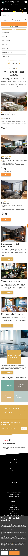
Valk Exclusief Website (14, 509)
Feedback (27, 226)
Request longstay (6, 40)
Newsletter (14, 488)
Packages (14, 464)
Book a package (5, 32)
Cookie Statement (14, 543)
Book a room (4, 36)
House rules (14, 511)
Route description (14, 507)
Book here (5, 174)
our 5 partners (10, 534)
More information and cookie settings (9, 549)
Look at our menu (6, 56)
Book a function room (7, 52)
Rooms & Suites (14, 462)
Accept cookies (14, 553)
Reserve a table (5, 48)
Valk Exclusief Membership (14, 490)
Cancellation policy (14, 486)
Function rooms (14, 469)
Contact (14, 505)
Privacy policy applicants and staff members (14, 515)
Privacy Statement (14, 513)
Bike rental (14, 471)
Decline (5, 553)
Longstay (14, 473)
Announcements (14, 477)
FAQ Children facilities (14, 496)
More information (7, 259)
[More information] (14, 234)
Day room (14, 475)
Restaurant (14, 466)
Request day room (6, 44)
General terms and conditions (14, 492)
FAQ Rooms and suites (14, 494)
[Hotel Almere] (14, 3)
